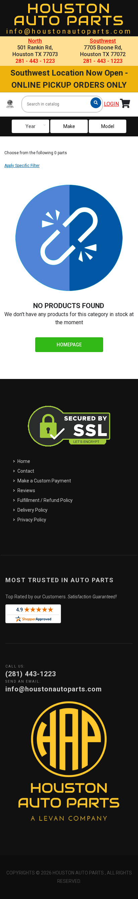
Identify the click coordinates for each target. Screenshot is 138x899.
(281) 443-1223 (30, 674)
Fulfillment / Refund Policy (45, 500)
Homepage (69, 344)
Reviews (26, 490)
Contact (25, 471)
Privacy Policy (31, 519)
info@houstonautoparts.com (69, 31)
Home (23, 461)
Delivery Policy (32, 510)
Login (111, 104)
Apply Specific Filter (22, 165)
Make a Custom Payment (44, 480)
